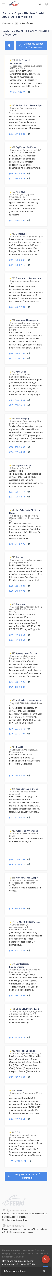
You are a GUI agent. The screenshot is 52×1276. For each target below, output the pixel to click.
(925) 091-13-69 (17, 1119)
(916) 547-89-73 (17, 1037)
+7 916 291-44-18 (17, 1161)
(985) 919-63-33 (17, 134)
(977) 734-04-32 (17, 178)
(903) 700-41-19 (17, 492)
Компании (32, 1214)
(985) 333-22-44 (17, 92)
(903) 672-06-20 (17, 817)
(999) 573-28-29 (17, 950)
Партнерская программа (21, 1232)
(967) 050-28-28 (17, 405)
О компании (19, 1257)
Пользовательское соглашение (17, 1250)
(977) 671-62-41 (17, 358)
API (34, 1229)
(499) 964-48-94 (17, 353)
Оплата (19, 1220)
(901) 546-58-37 (17, 260)
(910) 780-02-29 (17, 775)
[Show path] (16, 23)
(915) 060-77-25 (17, 682)
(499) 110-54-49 (17, 687)
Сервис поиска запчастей (14, 1214)
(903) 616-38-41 (17, 220)
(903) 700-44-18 (17, 496)
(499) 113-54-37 (17, 173)
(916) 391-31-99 (17, 733)
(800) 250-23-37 (17, 447)
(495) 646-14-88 (17, 400)
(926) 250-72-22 (17, 586)
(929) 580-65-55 (17, 908)
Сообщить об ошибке (36, 1253)
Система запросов (24, 1229)
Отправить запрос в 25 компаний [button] (33, 45)
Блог (25, 1220)
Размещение (8, 1229)
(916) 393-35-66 (17, 729)
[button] (46, 1259)
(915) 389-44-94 (17, 452)
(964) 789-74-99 (17, 995)
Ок (44, 1271)
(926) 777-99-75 (17, 864)
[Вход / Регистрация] (47, 4)
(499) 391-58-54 (17, 635)
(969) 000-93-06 (17, 859)
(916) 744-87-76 (17, 544)
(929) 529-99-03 (17, 1077)
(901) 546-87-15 (17, 265)
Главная (6, 23)
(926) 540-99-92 (17, 591)
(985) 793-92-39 (17, 307)
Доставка (11, 1220)
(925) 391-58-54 (17, 640)
